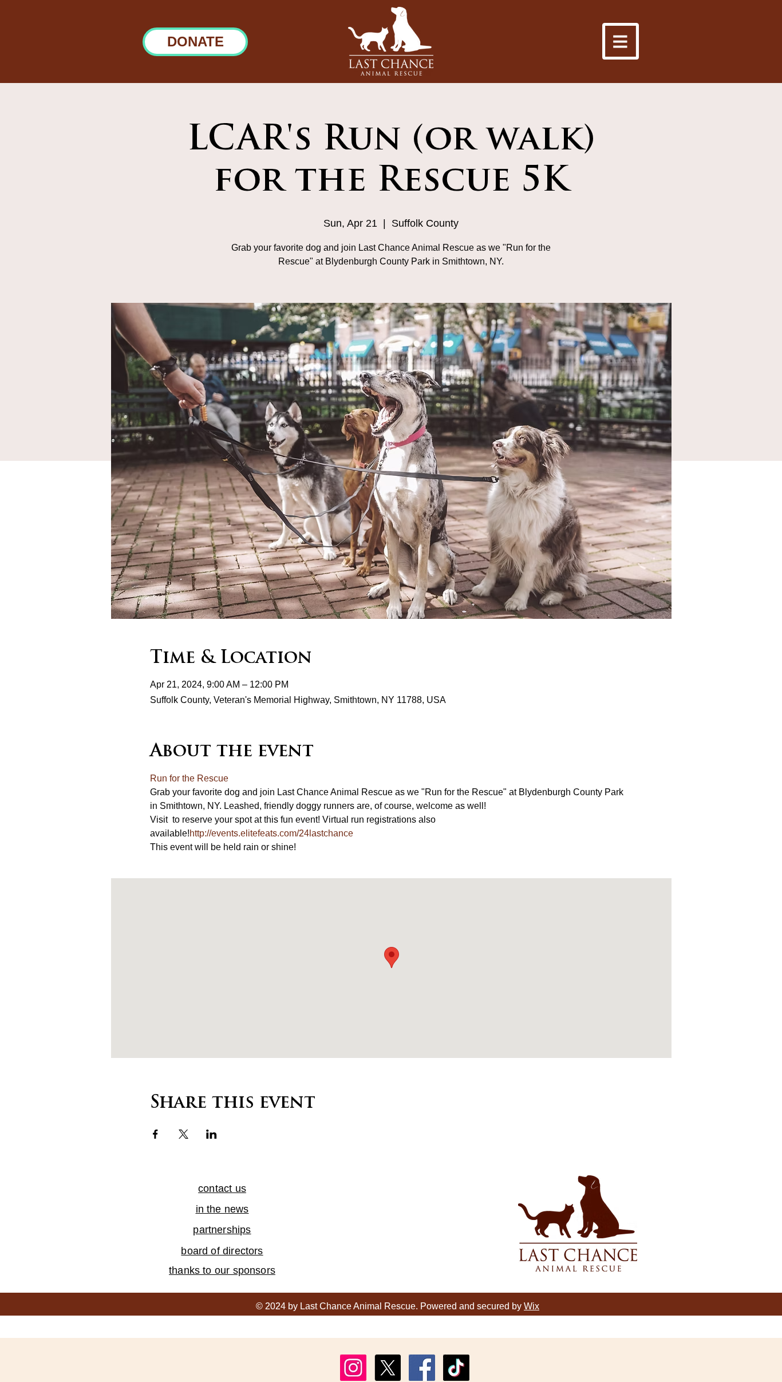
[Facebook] (422, 1368)
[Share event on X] (183, 1134)
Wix (531, 1306)
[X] (387, 1368)
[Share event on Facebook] (155, 1134)
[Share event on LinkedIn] (211, 1134)
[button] (620, 41)
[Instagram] (353, 1368)
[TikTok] (456, 1368)
